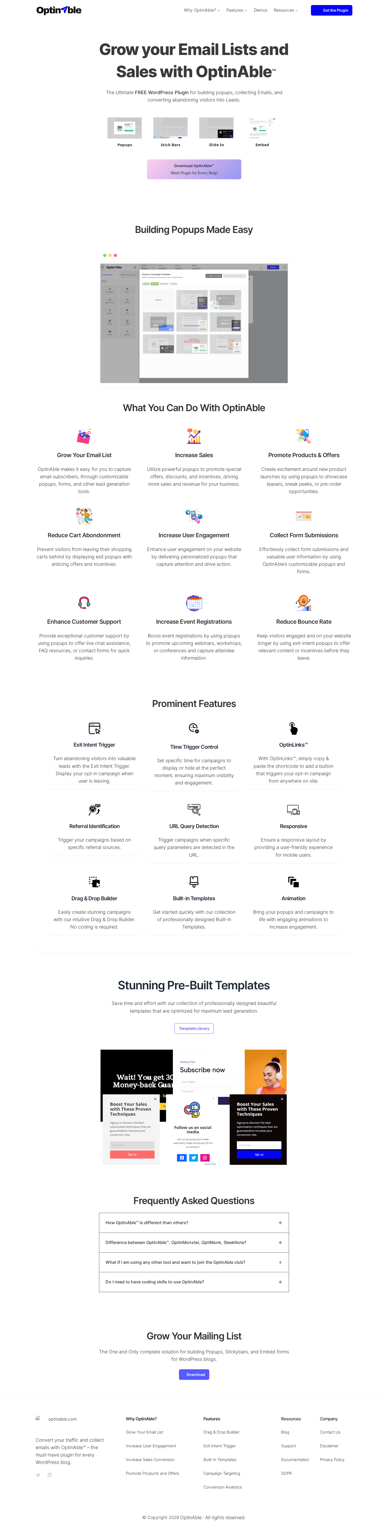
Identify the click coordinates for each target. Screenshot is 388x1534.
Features (234, 10)
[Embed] (262, 128)
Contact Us (330, 1432)
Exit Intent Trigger (220, 1445)
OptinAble (191, 1517)
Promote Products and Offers (152, 1473)
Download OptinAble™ (194, 169)
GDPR (286, 1473)
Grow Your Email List (144, 1432)
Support (288, 1445)
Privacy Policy (332, 1459)
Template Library (194, 1028)
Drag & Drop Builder (221, 1432)
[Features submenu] (246, 10)
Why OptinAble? (200, 10)
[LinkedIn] (49, 1474)
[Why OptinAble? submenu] (218, 10)
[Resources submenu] (296, 10)
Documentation (295, 1459)
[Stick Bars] (170, 128)
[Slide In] (216, 128)
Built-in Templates (220, 1459)
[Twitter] (38, 1474)
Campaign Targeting (222, 1473)
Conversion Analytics (223, 1487)
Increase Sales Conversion (150, 1459)
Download (196, 1374)
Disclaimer (329, 1445)
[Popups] (124, 128)
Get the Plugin (335, 10)
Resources (284, 10)
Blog (285, 1432)
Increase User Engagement (151, 1445)
